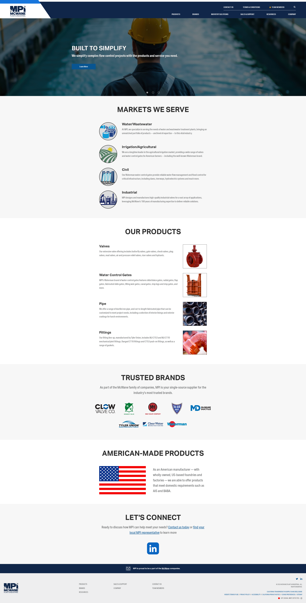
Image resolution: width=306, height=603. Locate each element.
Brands (195, 14)
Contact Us (228, 7)
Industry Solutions (219, 14)
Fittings (105, 332)
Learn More (83, 66)
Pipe (102, 303)
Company (292, 14)
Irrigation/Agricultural (139, 147)
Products (176, 14)
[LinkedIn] (297, 578)
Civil (125, 169)
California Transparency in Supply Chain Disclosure (284, 592)
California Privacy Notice (271, 594)
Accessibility (256, 594)
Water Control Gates (115, 275)
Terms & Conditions (251, 7)
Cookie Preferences (288, 594)
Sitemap (299, 594)
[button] (147, 92)
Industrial (129, 192)
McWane (165, 568)
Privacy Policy (245, 594)
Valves (104, 246)
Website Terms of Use (231, 594)
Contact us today (178, 527)
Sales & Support (247, 14)
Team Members (277, 7)
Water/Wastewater (137, 124)
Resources (271, 14)
